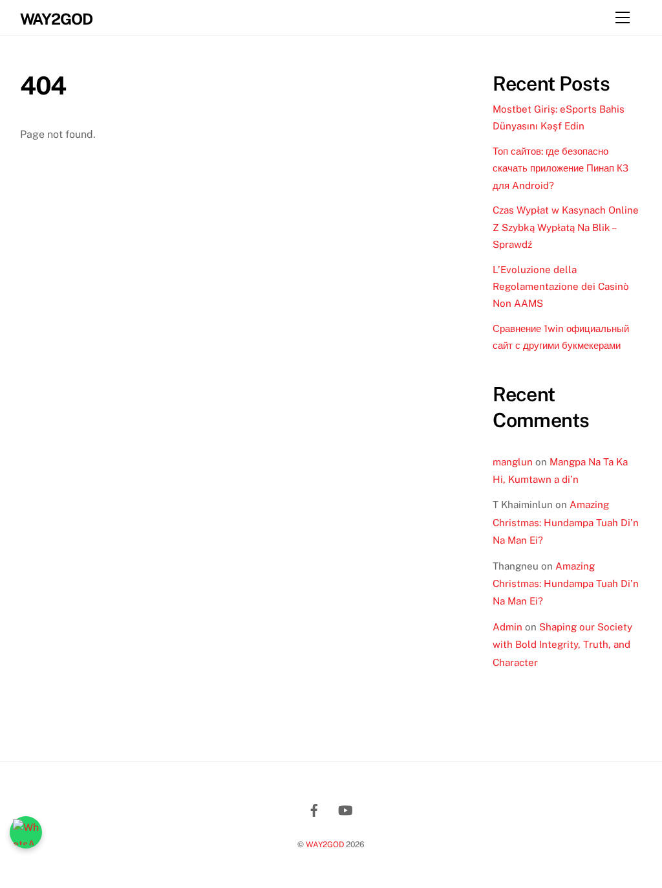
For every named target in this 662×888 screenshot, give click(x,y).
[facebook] (314, 808)
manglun (513, 461)
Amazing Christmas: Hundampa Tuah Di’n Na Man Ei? (566, 522)
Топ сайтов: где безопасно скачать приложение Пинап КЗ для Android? (560, 168)
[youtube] (345, 808)
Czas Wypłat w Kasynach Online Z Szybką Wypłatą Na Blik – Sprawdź (566, 227)
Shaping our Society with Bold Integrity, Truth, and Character (562, 644)
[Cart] (590, 17)
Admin (507, 626)
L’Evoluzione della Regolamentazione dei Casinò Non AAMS (561, 286)
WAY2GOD (325, 844)
